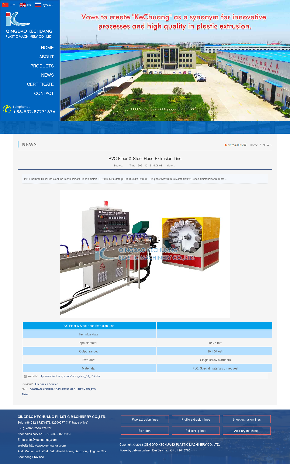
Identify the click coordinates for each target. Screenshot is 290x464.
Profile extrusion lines (196, 419)
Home (254, 145)
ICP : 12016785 (179, 450)
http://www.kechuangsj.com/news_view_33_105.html (70, 376)
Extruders (144, 430)
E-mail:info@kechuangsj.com (37, 439)
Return (26, 394)
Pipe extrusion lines (145, 419)
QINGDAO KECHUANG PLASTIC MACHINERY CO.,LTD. (63, 389)
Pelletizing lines (196, 430)
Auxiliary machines (246, 430)
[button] (136, 116)
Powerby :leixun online (135, 450)
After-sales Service (46, 384)
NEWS (266, 145)
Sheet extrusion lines (247, 419)
